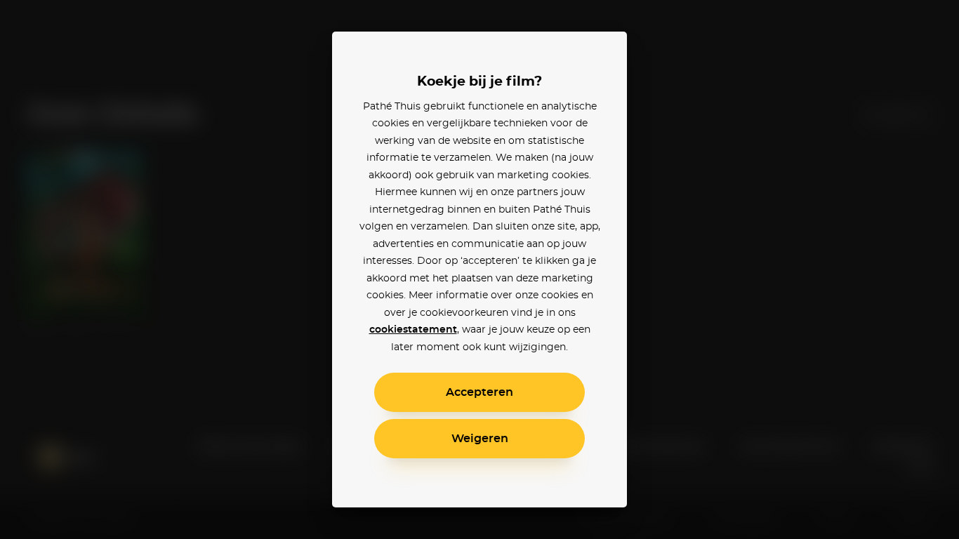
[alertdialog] (479, 269)
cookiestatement (413, 330)
